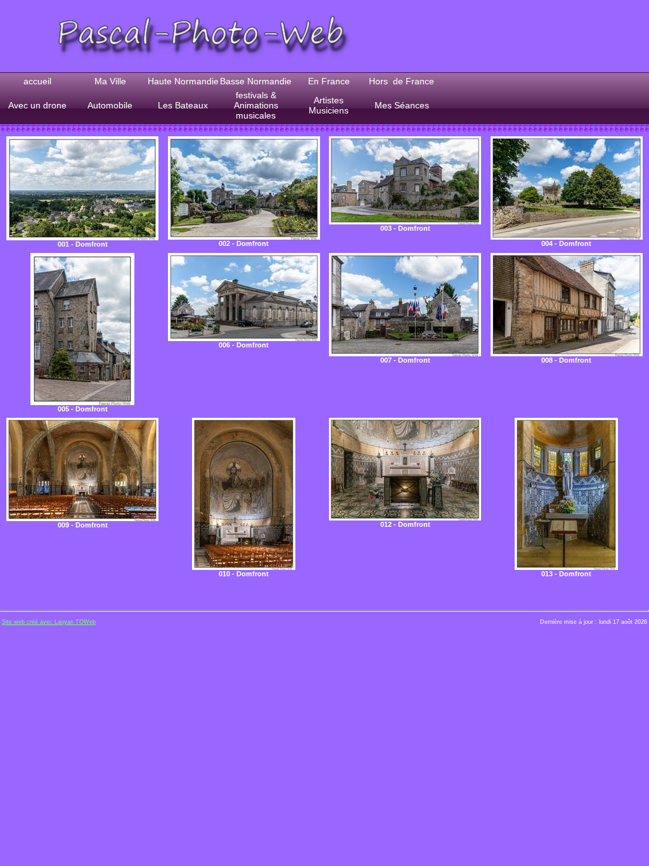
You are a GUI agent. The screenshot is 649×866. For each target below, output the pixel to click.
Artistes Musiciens (329, 105)
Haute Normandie (183, 81)
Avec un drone (37, 105)
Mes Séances (402, 105)
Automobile (109, 105)
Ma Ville (110, 81)
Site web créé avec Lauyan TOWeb (49, 622)
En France (329, 81)
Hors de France (401, 81)
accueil (37, 81)
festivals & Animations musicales (256, 105)
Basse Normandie (256, 81)
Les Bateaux (183, 105)
